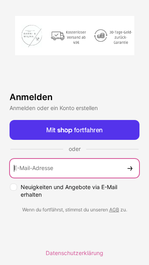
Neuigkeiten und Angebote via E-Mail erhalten (69, 191)
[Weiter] (130, 168)
